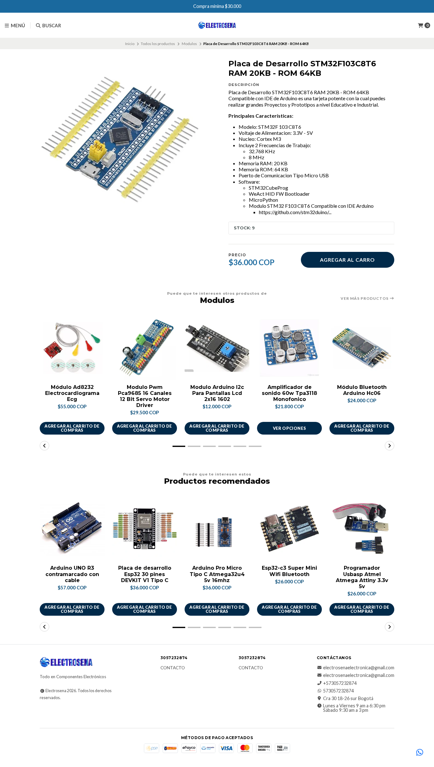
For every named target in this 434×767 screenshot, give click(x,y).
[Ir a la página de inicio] (217, 25)
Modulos (189, 44)
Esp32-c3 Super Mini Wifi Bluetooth (289, 571)
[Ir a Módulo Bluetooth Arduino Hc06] (361, 348)
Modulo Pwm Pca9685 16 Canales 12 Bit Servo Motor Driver (145, 396)
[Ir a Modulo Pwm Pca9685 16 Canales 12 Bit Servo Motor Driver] (144, 348)
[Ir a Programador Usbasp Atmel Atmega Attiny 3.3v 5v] (361, 528)
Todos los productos (158, 44)
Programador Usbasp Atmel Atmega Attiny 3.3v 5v (362, 577)
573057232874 (338, 691)
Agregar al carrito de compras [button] (71, 428)
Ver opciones (289, 428)
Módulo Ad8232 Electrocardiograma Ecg (72, 393)
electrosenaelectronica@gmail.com (358, 667)
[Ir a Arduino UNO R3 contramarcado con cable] (72, 528)
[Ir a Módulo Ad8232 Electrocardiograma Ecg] (72, 348)
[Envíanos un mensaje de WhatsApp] (420, 753)
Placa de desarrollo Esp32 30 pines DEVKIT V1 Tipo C (144, 574)
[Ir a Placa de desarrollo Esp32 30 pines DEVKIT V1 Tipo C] (144, 528)
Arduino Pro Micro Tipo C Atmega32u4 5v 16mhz (217, 574)
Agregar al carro (347, 260)
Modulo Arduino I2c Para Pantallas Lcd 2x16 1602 (217, 393)
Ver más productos (365, 298)
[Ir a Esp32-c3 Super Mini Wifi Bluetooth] (289, 528)
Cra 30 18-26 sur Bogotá (348, 698)
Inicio (129, 44)
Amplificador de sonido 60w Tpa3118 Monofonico (289, 393)
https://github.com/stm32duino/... (295, 212)
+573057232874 (339, 683)
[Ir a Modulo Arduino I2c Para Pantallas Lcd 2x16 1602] (217, 348)
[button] (179, 446)
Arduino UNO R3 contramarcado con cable (72, 574)
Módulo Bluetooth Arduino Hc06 (362, 390)
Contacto (172, 668)
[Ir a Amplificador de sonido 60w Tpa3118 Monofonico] (289, 348)
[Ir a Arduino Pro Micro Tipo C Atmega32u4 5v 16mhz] (217, 528)
